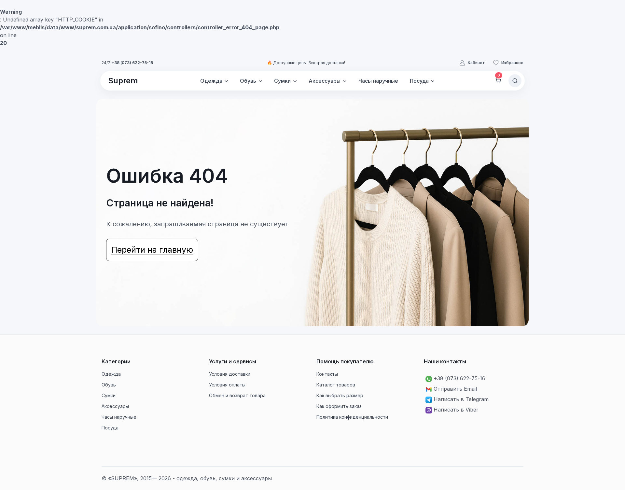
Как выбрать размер (339, 395)
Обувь (109, 384)
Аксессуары (115, 406)
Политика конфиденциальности (352, 417)
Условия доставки (229, 374)
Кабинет (476, 62)
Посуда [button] (419, 80)
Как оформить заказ (339, 406)
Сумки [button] (282, 80)
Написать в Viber (456, 409)
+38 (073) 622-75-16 (132, 62)
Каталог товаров (335, 384)
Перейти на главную (152, 250)
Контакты (327, 374)
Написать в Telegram (461, 399)
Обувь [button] (248, 80)
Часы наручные (378, 80)
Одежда (111, 374)
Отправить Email (455, 388)
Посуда (110, 427)
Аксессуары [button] (324, 80)
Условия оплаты (227, 384)
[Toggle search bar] (514, 80)
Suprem (123, 80)
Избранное (512, 62)
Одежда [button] (211, 80)
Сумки (109, 395)
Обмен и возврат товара (237, 395)
